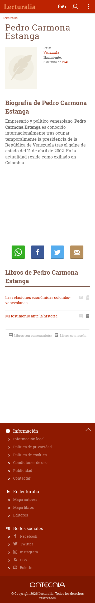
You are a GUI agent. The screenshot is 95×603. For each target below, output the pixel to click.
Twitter (26, 543)
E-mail (76, 252)
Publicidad (22, 470)
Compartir (37, 252)
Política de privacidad (32, 446)
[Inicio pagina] (88, 429)
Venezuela (51, 52)
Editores (20, 515)
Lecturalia (10, 18)
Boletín (25, 567)
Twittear (57, 252)
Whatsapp (18, 252)
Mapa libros (23, 507)
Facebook (28, 536)
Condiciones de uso (30, 462)
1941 (65, 62)
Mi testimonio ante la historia (31, 315)
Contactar (22, 478)
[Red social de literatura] (20, 6)
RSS (23, 559)
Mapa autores (25, 499)
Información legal (29, 438)
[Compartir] (62, 6)
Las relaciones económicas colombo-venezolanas (37, 300)
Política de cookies (30, 454)
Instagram (28, 551)
